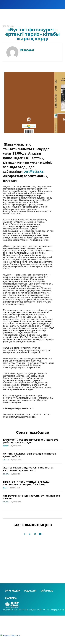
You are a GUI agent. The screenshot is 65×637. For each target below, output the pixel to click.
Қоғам (6, 460)
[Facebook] (25, 534)
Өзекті (6, 446)
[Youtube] (40, 534)
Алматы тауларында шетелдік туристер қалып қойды (29, 455)
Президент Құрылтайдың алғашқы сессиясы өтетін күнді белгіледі (26, 483)
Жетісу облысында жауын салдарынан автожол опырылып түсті (28, 469)
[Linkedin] (30, 534)
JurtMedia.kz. (33, 171)
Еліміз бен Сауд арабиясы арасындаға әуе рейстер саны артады (30, 441)
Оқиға (6, 474)
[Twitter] (35, 534)
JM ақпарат (27, 49)
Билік (5, 488)
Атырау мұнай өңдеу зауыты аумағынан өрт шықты (31, 497)
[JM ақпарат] (12, 52)
